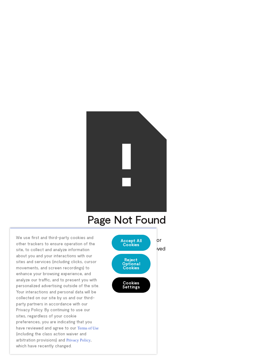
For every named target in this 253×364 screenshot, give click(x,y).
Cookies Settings (131, 284)
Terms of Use (88, 328)
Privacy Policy (78, 340)
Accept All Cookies (131, 242)
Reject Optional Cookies (131, 263)
